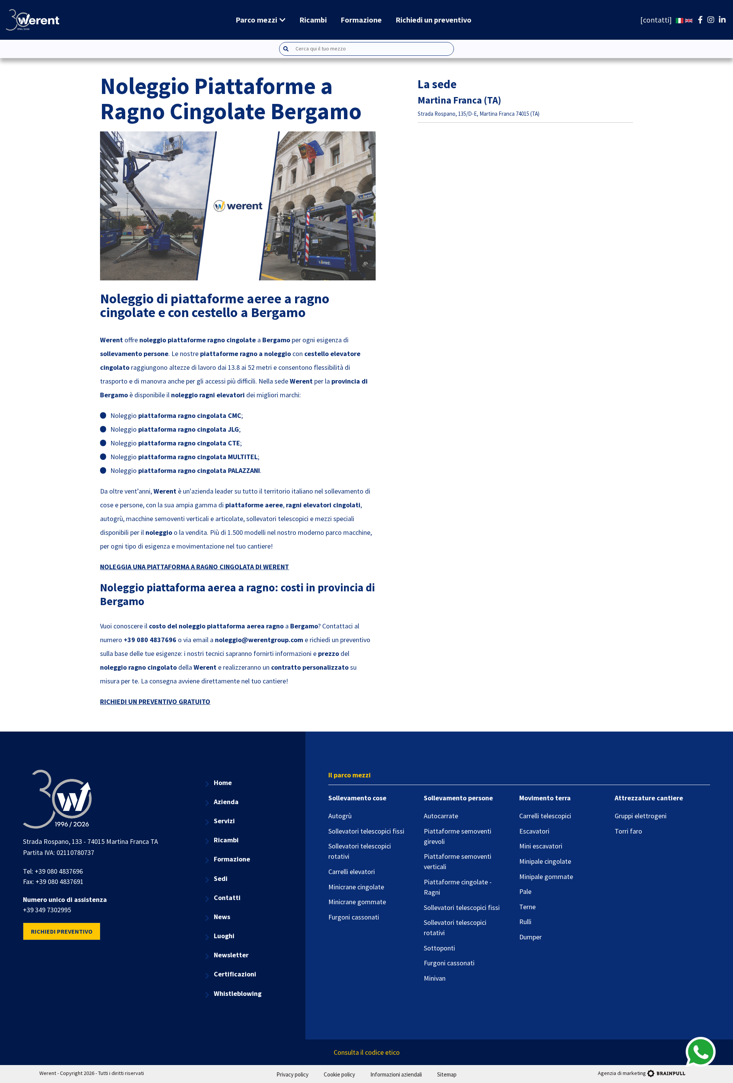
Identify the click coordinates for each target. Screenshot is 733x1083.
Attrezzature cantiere (649, 797)
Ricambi (313, 19)
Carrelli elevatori (351, 871)
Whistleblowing (238, 993)
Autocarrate (441, 815)
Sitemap (447, 1074)
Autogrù (340, 815)
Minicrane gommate (357, 901)
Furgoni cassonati (353, 917)
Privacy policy (292, 1074)
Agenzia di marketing (622, 1073)
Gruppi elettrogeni (641, 815)
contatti (656, 19)
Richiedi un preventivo (433, 19)
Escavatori (534, 831)
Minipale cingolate (545, 861)
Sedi (221, 878)
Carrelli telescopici (545, 815)
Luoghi (224, 935)
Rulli (525, 921)
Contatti (227, 897)
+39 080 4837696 (59, 871)
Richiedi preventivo (61, 931)
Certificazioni (235, 974)
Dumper (530, 936)
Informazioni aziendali (396, 1074)
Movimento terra (545, 797)
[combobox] (366, 49)
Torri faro (628, 831)
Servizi (224, 820)
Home (223, 782)
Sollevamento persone (458, 797)
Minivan (435, 978)
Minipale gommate (546, 876)
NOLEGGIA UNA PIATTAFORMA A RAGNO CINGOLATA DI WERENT (194, 566)
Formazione (361, 19)
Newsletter (231, 954)
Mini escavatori (540, 846)
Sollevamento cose (357, 797)
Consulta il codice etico (367, 1052)
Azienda (226, 801)
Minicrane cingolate (356, 886)
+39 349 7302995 (47, 909)
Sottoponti (439, 948)
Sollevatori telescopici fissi (366, 831)
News (222, 916)
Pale (525, 891)
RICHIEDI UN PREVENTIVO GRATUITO (155, 701)
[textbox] (374, 48)
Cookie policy (339, 1074)
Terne (527, 906)
